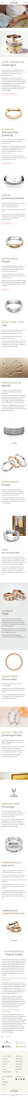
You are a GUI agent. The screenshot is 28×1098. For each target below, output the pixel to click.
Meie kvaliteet (19, 1067)
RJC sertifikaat (19, 1069)
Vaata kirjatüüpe (6, 163)
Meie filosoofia (19, 1061)
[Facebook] (23, 1079)
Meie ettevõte (19, 1059)
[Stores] (27, 2)
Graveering (4, 1059)
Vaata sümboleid (6, 223)
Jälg (3, 1079)
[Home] (14, 2)
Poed (17, 1072)
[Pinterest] (17, 1079)
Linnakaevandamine (6, 1072)
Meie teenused (19, 1064)
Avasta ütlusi (5, 289)
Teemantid (4, 1064)
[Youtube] (22, 1079)
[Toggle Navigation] (2, 2)
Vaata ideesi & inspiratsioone (9, 94)
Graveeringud (8, 1037)
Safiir (3, 1067)
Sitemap (4, 1085)
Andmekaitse (5, 1082)
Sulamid (4, 1069)
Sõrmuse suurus (6, 1061)
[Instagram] (19, 1079)
